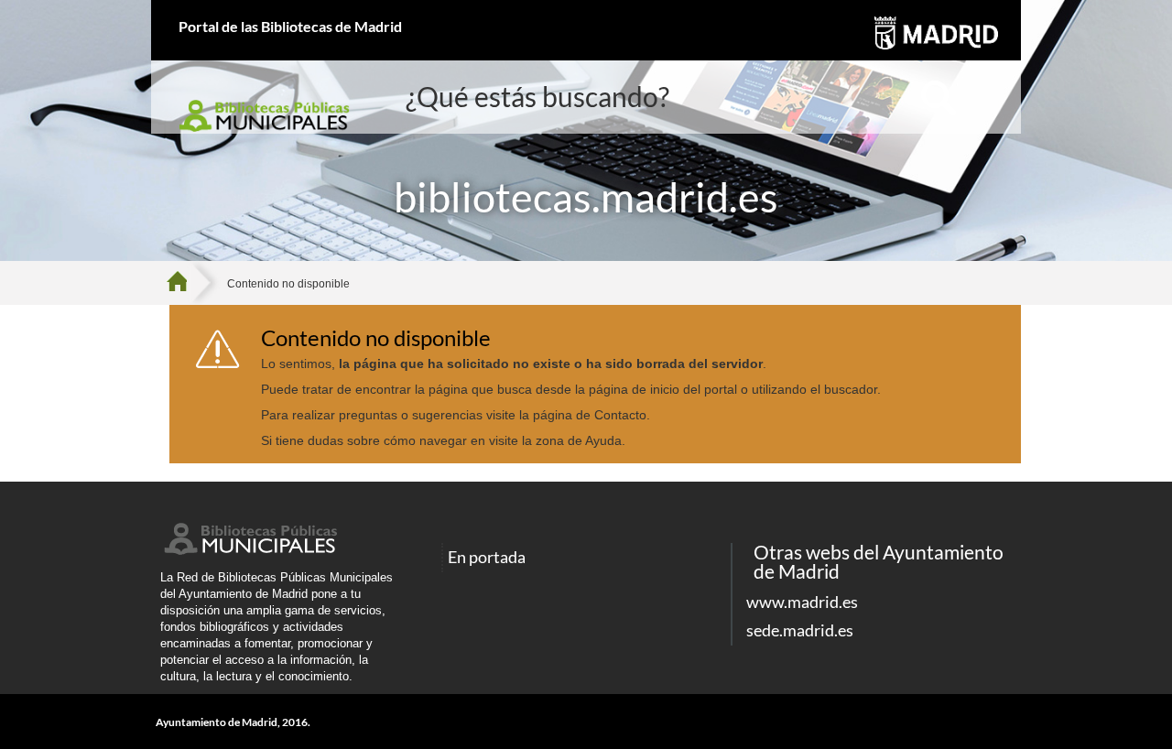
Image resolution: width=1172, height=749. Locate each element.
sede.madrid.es (799, 630)
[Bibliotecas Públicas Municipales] (249, 550)
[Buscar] (938, 99)
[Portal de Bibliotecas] (183, 283)
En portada (487, 557)
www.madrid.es (802, 602)
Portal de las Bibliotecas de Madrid (290, 26)
